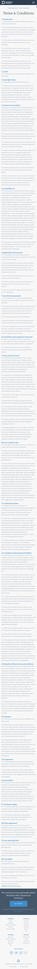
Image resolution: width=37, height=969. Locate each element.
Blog (10, 945)
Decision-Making (10, 939)
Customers (11, 923)
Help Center (26, 937)
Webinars (10, 943)
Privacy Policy (24, 966)
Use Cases (11, 941)
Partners (10, 927)
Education (26, 927)
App (26, 931)
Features (26, 921)
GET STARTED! (18, 903)
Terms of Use (12, 966)
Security (26, 929)
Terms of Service (18, 911)
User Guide (26, 941)
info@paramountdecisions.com (10, 886)
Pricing (26, 923)
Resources (10, 937)
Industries (26, 925)
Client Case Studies (10, 925)
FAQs (26, 939)
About (10, 921)
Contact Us (26, 943)
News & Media (11, 929)
